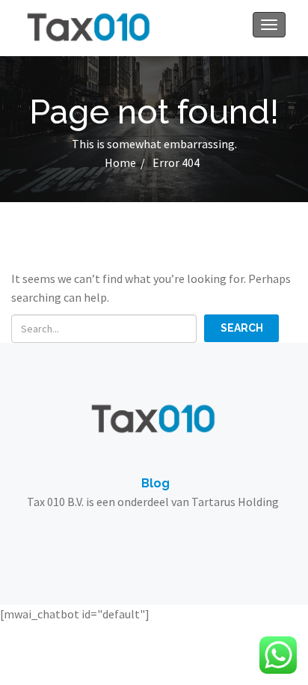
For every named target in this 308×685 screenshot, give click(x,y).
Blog (155, 483)
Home (120, 162)
